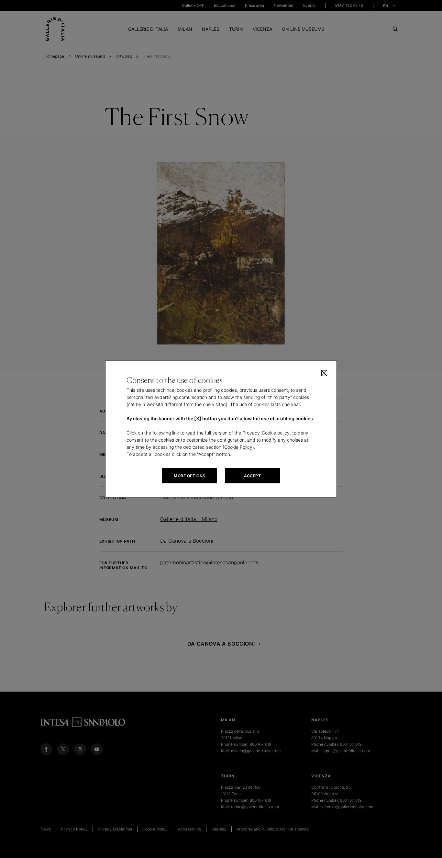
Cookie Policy (238, 447)
